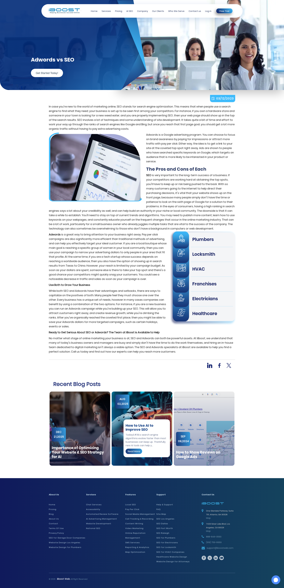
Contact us (195, 11)
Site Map (161, 514)
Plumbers (203, 239)
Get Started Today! (47, 73)
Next (237, 428)
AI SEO (129, 11)
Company (142, 11)
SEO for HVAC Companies (170, 552)
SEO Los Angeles (165, 518)
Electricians (205, 298)
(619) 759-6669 (214, 542)
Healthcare (204, 313)
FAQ (158, 509)
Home (94, 11)
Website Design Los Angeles (64, 542)
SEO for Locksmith (166, 547)
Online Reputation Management (135, 535)
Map (208, 518)
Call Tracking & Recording (139, 518)
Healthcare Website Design (171, 556)
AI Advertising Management (101, 518)
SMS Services (132, 542)
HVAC (198, 269)
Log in (208, 11)
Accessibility (93, 509)
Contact (53, 523)
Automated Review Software (102, 514)
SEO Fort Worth (164, 528)
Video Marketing (134, 528)
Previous (46, 428)
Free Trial (224, 11)
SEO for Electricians (167, 542)
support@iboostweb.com (220, 547)
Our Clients (158, 11)
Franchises (204, 284)
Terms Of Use (56, 528)
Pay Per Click (132, 509)
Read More (134, 451)
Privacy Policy (56, 533)
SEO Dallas (162, 523)
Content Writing (134, 523)
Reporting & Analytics (137, 547)
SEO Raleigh (162, 533)
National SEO (93, 528)
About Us (54, 518)
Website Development (98, 523)
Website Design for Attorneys (173, 561)
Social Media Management (140, 514)
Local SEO (130, 504)
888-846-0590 (213, 536)
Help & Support (164, 504)
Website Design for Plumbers (65, 547)
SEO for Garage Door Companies (67, 537)
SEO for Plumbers (165, 537)
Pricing (118, 11)
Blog (51, 514)
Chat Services (94, 504)
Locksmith (203, 254)
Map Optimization (135, 552)
